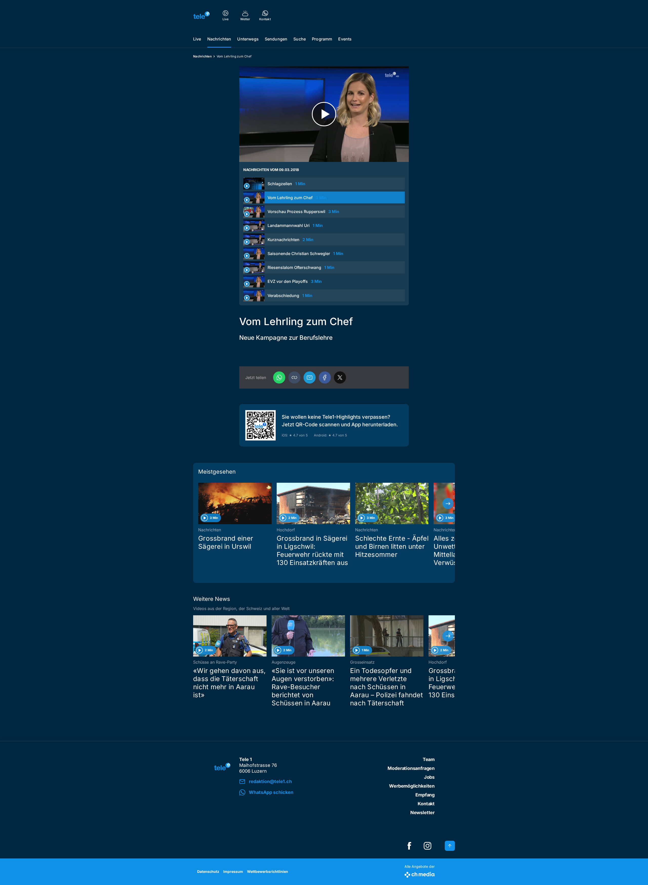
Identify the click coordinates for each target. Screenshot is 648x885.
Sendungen (276, 38)
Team (429, 759)
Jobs (429, 777)
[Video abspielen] (324, 114)
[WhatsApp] (279, 377)
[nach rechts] (448, 503)
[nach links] (200, 503)
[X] (340, 377)
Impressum (233, 871)
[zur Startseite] (201, 15)
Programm (322, 38)
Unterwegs (247, 38)
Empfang (425, 794)
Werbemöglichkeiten (412, 786)
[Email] (309, 377)
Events (345, 38)
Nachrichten (219, 38)
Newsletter (422, 812)
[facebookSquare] (409, 846)
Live (197, 38)
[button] (294, 377)
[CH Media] (419, 874)
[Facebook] (325, 377)
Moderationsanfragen (411, 768)
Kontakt (426, 803)
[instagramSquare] (427, 846)
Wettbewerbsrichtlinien (267, 871)
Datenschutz (208, 871)
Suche (299, 38)
